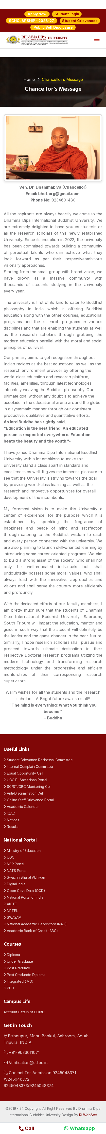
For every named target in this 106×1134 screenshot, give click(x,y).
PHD (10, 988)
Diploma (13, 955)
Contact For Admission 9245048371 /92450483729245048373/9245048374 (40, 1079)
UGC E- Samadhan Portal (26, 780)
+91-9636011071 (24, 1052)
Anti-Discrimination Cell (25, 793)
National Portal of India (24, 897)
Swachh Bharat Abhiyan (25, 877)
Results (12, 826)
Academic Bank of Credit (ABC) (32, 931)
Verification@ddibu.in (28, 1062)
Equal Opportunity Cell (24, 773)
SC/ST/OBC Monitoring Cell (28, 786)
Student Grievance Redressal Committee (39, 760)
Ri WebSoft (88, 1115)
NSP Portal (15, 864)
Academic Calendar (22, 806)
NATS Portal (16, 870)
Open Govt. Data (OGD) (25, 891)
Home (29, 79)
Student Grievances (80, 21)
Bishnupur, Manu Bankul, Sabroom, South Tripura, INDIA (46, 1039)
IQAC (10, 813)
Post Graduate (18, 968)
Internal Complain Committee (29, 766)
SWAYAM (13, 917)
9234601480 (63, 200)
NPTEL (12, 911)
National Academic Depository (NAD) (36, 924)
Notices (12, 820)
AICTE (11, 904)
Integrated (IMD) (20, 981)
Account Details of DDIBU (24, 1012)
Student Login (66, 14)
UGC (10, 857)
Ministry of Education (23, 850)
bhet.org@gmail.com (58, 193)
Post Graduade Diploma (25, 975)
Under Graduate (19, 961)
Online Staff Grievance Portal (30, 800)
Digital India (15, 884)
